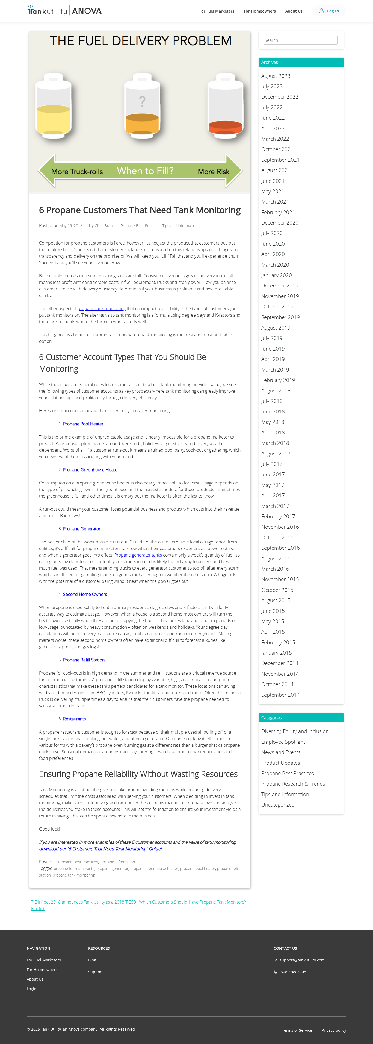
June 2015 (273, 610)
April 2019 (273, 359)
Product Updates (280, 762)
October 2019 (277, 306)
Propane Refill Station (84, 660)
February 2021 (278, 212)
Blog (92, 960)
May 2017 (272, 485)
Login (32, 988)
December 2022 (279, 96)
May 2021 (272, 191)
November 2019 (280, 296)
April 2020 (273, 254)
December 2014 (279, 663)
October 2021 (277, 149)
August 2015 (276, 600)
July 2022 (272, 107)
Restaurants (74, 719)
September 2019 (280, 317)
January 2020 (276, 275)
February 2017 (278, 516)
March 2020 (275, 264)
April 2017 (273, 495)
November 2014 (280, 673)
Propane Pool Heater (83, 424)
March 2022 (275, 138)
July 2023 (272, 86)
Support (95, 971)
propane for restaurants (74, 868)
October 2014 (277, 684)
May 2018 (272, 421)
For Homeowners (260, 11)
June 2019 (273, 348)
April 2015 (273, 631)
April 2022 (273, 128)
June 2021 (273, 180)
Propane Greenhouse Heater (91, 470)
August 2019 (276, 327)
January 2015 (276, 652)
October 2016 (277, 537)
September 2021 (280, 159)
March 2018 (275, 442)
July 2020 (272, 233)
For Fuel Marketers (216, 11)
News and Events (281, 752)
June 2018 (273, 411)
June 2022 (273, 117)
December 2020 (279, 222)
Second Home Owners (85, 594)
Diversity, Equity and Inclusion (295, 731)
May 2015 (272, 621)
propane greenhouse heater (154, 868)
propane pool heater (197, 868)
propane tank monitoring (102, 308)
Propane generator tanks (138, 555)
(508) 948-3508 (293, 971)
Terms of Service (297, 1030)
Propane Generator (81, 529)
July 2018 (272, 401)
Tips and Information (179, 225)
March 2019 (275, 369)
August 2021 (276, 170)
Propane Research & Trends (293, 783)
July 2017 (272, 463)
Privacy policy (334, 1030)
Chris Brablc (105, 225)
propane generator (112, 868)
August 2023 (276, 76)
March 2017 (275, 506)
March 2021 (275, 201)
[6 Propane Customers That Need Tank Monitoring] (139, 190)
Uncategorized (278, 804)
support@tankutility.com (302, 960)
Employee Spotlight (283, 741)
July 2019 (272, 338)
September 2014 (280, 694)
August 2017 (276, 453)
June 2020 (273, 243)
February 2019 (278, 380)
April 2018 (273, 432)
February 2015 (278, 642)
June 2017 (273, 474)
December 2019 (279, 285)
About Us (294, 11)
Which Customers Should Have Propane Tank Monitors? (192, 902)
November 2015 (280, 579)
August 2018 (276, 390)
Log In (332, 10)
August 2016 (276, 558)
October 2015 (277, 589)
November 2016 (280, 526)
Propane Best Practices (141, 225)
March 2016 (275, 568)
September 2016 (280, 547)
